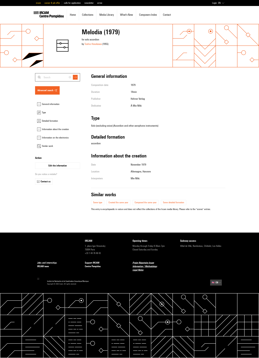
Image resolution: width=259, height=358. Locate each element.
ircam (38, 2)
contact (167, 14)
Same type (97, 202)
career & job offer (52, 2)
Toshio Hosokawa (93, 43)
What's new (126, 14)
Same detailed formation (173, 202)
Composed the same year (146, 202)
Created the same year (118, 202)
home (73, 14)
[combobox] (57, 77)
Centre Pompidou (93, 266)
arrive (99, 2)
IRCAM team (43, 266)
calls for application (72, 2)
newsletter (89, 2)
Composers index (148, 14)
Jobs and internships (47, 262)
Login (214, 2)
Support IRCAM (92, 262)
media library (106, 14)
